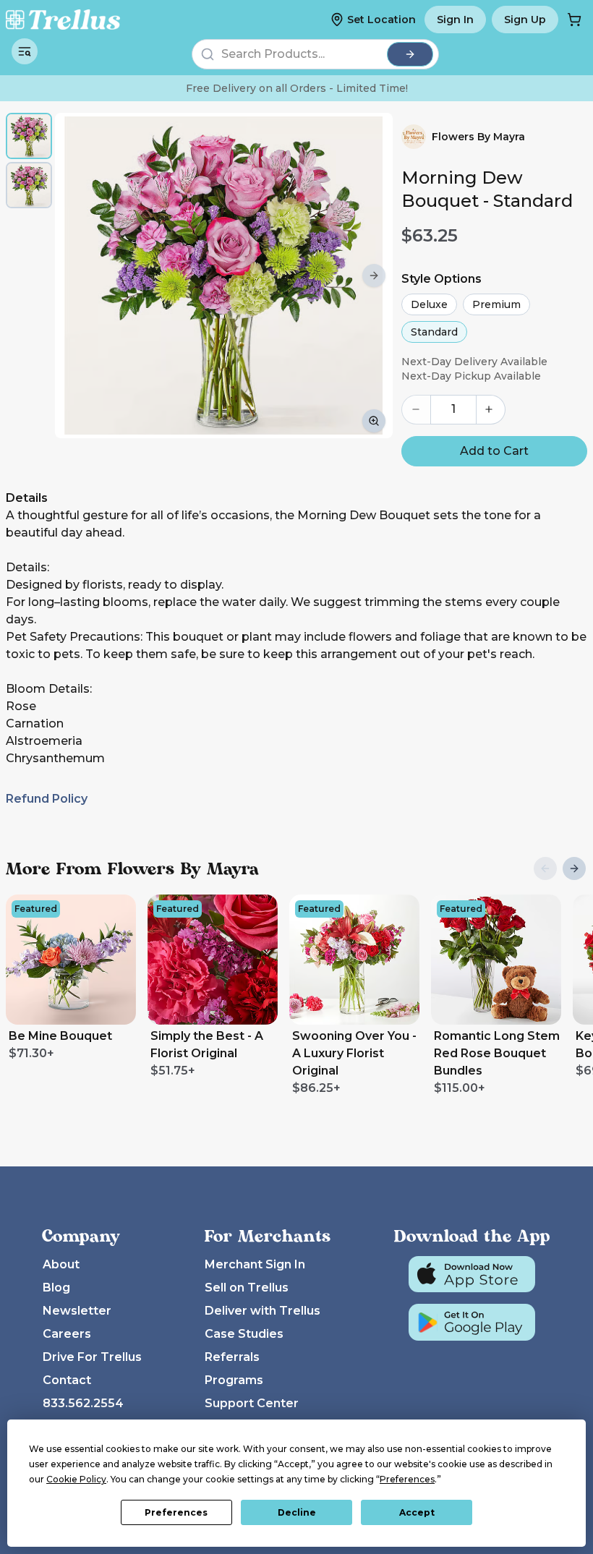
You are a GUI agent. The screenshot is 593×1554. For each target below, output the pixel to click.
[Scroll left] (73, 275)
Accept (417, 1512)
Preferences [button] (407, 1479)
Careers (67, 1334)
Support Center (252, 1403)
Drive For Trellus (92, 1357)
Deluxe (429, 304)
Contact (67, 1380)
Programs (234, 1380)
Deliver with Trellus (262, 1311)
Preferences (176, 1512)
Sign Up (525, 19)
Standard (434, 331)
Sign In (455, 19)
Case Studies (244, 1334)
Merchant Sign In (255, 1264)
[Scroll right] (373, 275)
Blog (56, 1287)
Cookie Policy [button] (76, 1479)
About (61, 1264)
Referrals (232, 1357)
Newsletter (77, 1311)
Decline (297, 1512)
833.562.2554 (83, 1403)
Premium (496, 304)
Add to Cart (494, 451)
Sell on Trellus (247, 1287)
